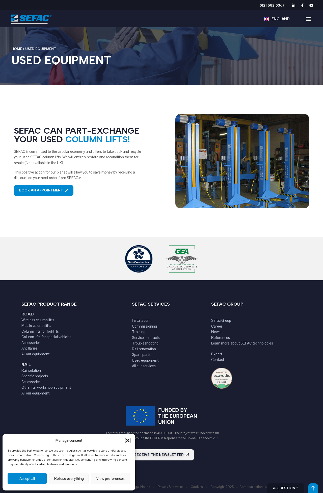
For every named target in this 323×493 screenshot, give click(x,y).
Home (16, 49)
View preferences (110, 478)
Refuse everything (69, 478)
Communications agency (257, 487)
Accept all (27, 478)
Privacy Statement (170, 487)
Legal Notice (141, 487)
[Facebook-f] (302, 5)
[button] (127, 440)
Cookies (197, 487)
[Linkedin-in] (293, 5)
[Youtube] (311, 5)
